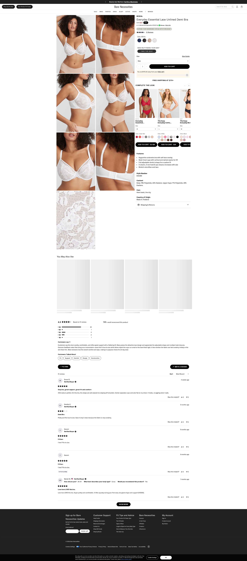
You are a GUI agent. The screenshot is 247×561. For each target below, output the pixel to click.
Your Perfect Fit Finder (24, 7)
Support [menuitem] (67, 358)
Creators (141, 526)
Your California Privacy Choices (88, 546)
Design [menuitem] (85, 358)
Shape (134, 11)
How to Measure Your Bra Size (124, 529)
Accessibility (142, 546)
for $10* (124, 2)
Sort (171, 374)
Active (127, 11)
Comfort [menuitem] (76, 358)
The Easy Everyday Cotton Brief (164, 122)
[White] (154, 42)
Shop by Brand (97, 531)
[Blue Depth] (139, 42)
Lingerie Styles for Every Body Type (125, 526)
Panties (108, 11)
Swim (115, 11)
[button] (242, 7)
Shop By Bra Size (8, 7)
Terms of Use (123, 546)
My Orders (165, 523)
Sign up (84, 531)
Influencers (142, 529)
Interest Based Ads (113, 546)
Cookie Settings (152, 557)
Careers (141, 518)
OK (166, 557)
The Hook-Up (120, 531)
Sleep (121, 11)
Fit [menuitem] (60, 358)
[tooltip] (69, 342)
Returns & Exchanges (99, 523)
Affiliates (141, 523)
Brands (150, 11)
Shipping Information (99, 521)
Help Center (96, 518)
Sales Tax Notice (132, 546)
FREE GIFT (161, 72)
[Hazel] (149, 42)
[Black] (144, 42)
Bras (101, 11)
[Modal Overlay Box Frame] (151, 50)
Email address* (70, 527)
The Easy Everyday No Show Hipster (187, 122)
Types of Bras (120, 523)
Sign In (164, 518)
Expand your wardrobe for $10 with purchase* (154, 29)
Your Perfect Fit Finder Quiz (123, 518)
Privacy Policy (102, 546)
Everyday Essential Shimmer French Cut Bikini (142, 122)
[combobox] (163, 61)
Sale (95, 11)
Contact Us (96, 526)
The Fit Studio (120, 521)
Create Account (166, 521)
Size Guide (186, 56)
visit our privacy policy (126, 559)
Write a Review (181, 367)
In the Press (142, 521)
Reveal (140, 16)
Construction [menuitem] (95, 358)
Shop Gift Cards (97, 529)
